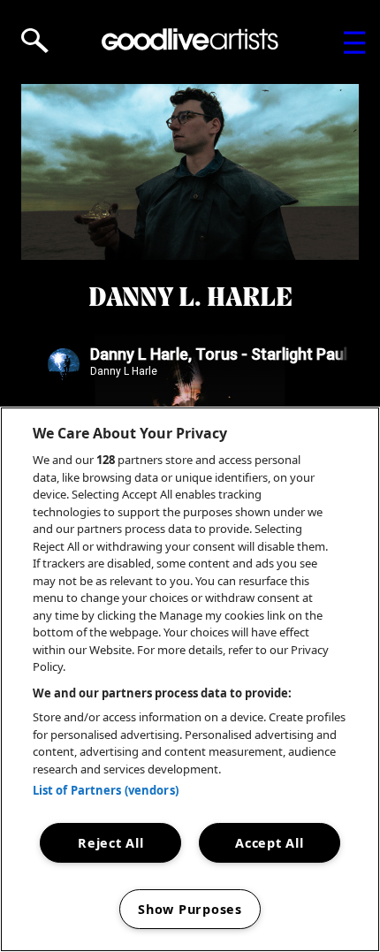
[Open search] (35, 40)
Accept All (269, 842)
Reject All (110, 842)
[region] (190, 679)
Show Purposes (189, 909)
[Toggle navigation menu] (355, 42)
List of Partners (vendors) (106, 790)
